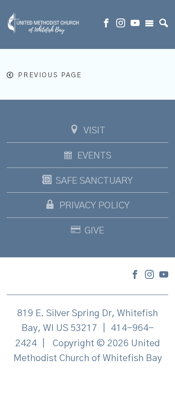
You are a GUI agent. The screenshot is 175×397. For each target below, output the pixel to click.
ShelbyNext (88, 380)
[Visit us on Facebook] (106, 24)
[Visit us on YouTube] (135, 24)
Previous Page (50, 75)
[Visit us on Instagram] (120, 24)
